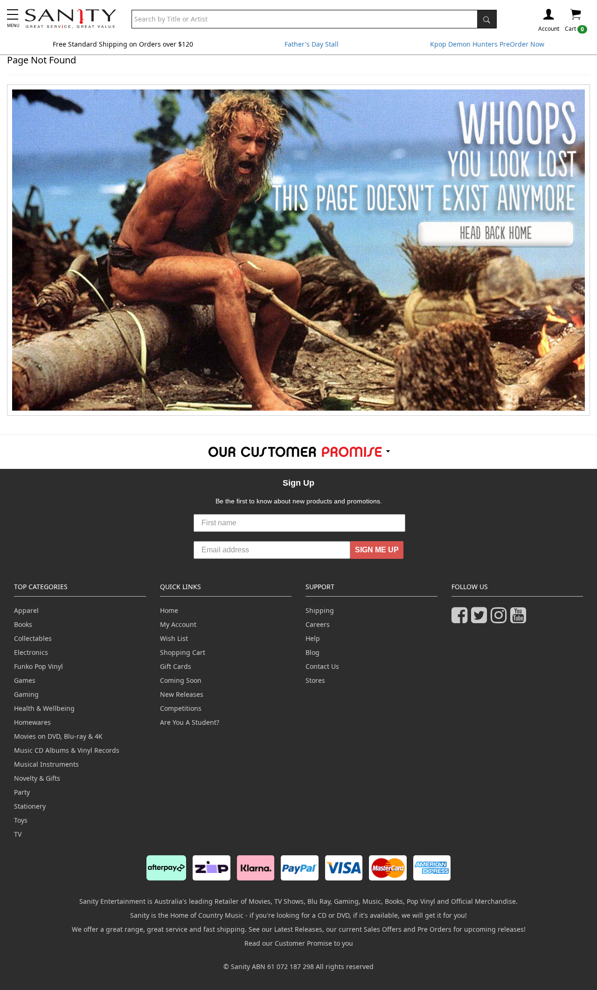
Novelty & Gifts (37, 778)
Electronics (31, 652)
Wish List (174, 638)
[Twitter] (481, 619)
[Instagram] (500, 619)
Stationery (30, 806)
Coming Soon (180, 680)
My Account (178, 624)
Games (24, 680)
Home (169, 610)
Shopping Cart (182, 652)
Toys (21, 820)
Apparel (26, 610)
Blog (312, 652)
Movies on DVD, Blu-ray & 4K (58, 736)
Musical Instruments (46, 764)
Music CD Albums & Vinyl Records (66, 750)
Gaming (26, 694)
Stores (315, 680)
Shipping (319, 610)
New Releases (181, 694)
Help (312, 638)
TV (17, 834)
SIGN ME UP (377, 550)
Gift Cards (175, 666)
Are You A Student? (189, 722)
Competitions (180, 708)
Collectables (33, 638)
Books (23, 624)
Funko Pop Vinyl (38, 666)
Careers (317, 624)
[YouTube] (520, 619)
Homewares (32, 722)
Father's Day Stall (312, 44)
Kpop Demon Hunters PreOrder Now (487, 44)
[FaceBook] (461, 619)
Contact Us (322, 666)
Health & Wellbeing (44, 708)
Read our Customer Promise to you (298, 943)
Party (22, 792)
